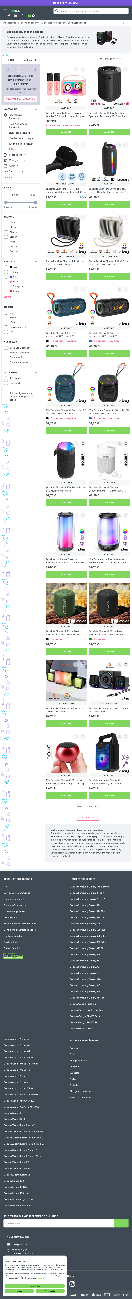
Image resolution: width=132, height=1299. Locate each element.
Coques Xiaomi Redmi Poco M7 (20, 1150)
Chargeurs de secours (80, 1091)
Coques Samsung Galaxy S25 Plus (87, 929)
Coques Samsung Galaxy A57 (85, 960)
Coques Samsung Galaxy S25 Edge (87, 942)
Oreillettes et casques (22, 138)
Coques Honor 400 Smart (17, 1187)
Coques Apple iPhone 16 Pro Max (20, 1063)
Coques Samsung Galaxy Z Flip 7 (86, 892)
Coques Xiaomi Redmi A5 (16, 1174)
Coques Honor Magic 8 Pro (17, 1205)
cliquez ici (40, 1278)
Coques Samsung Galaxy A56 (85, 954)
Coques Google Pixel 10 (81, 1028)
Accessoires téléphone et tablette (21, 22)
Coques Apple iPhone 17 (16, 1076)
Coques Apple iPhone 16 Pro (18, 1057)
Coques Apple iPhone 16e (16, 1045)
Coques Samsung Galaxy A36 (85, 966)
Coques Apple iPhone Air (16, 1082)
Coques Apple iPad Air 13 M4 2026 (21, 1107)
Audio (72, 1079)
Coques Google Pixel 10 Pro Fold (86, 1010)
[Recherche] (57, 11)
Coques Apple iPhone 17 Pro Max (20, 1094)
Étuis (72, 1054)
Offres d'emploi (11, 948)
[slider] (6, 202)
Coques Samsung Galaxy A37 (85, 973)
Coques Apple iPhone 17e (16, 1069)
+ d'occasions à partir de (63, 125)
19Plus (8, 177)
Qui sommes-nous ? (13, 899)
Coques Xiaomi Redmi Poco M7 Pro (22, 1156)
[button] (66, 340)
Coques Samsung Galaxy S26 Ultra (87, 917)
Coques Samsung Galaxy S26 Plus (87, 911)
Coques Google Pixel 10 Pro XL (85, 1016)
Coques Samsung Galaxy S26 (84, 905)
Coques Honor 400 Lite (15, 1193)
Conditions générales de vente (19, 929)
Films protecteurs (78, 1060)
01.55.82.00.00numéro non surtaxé (22, 1252)
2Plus (12, 149)
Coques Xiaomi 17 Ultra (15, 1119)
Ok (121, 1223)
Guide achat (10, 942)
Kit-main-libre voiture (21, 143)
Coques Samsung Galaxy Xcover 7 (87, 997)
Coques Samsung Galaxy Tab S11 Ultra (89, 886)
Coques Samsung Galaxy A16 (84, 991)
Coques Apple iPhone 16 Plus (18, 1051)
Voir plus (88, 817)
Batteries (74, 1085)
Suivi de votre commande (16, 892)
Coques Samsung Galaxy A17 (84, 985)
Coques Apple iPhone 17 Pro (18, 1088)
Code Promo (10, 917)
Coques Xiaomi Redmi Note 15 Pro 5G (23, 1131)
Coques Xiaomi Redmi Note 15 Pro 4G (23, 1137)
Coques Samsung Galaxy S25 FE (86, 948)
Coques (73, 1048)
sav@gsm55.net (20, 1244)
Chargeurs (75, 1066)
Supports (74, 1072)
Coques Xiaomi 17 (12, 1113)
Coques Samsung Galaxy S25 (84, 923)
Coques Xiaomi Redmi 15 (16, 1162)
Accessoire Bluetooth (53, 22)
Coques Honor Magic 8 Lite (18, 1199)
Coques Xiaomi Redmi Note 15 (19, 1125)
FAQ (5, 886)
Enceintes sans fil (77, 22)
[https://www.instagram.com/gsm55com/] (72, 1284)
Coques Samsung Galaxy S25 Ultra (87, 936)
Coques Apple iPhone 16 (16, 1039)
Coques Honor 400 (13, 1180)
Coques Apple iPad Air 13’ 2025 (19, 1100)
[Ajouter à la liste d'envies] (83, 69)
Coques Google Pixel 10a (82, 1003)
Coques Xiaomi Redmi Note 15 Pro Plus (23, 1143)
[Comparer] (76, 69)
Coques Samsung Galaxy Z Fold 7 (87, 899)
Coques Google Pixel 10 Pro (83, 1022)
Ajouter (66, 132)
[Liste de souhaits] (22, 15)
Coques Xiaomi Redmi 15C (17, 1168)
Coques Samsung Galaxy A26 (85, 979)
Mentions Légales (12, 936)
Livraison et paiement (14, 911)
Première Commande (14, 905)
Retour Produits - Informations (19, 923)
